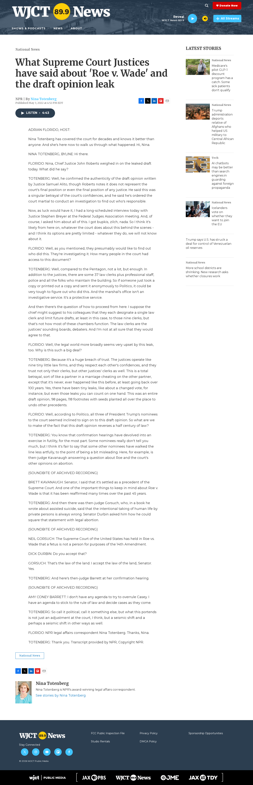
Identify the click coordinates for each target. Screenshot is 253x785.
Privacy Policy (149, 733)
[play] (192, 19)
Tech (215, 157)
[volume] (205, 18)
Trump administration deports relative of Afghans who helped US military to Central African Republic (223, 127)
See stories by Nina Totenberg (61, 695)
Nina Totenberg (44, 99)
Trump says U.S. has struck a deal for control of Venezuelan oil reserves (208, 244)
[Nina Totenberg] (23, 692)
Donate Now (228, 5)
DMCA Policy (148, 741)
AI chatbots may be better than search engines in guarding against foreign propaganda (223, 175)
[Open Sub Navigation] (48, 28)
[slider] (199, 18)
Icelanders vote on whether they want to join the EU (222, 216)
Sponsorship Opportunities (206, 733)
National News (27, 49)
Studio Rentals (100, 741)
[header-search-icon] (206, 5)
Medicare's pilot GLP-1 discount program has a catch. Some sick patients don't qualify (222, 78)
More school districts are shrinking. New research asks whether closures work (207, 272)
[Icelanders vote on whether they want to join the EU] (198, 209)
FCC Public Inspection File (108, 733)
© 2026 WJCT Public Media (34, 761)
